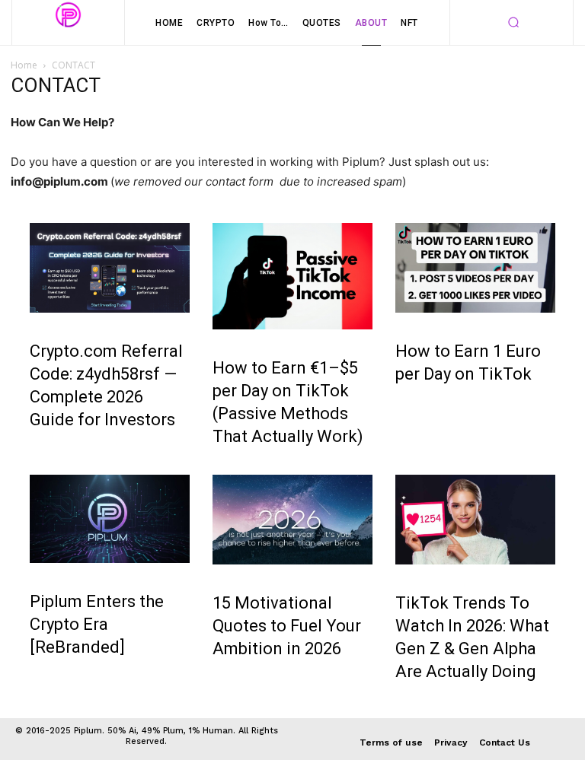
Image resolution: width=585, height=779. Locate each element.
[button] (513, 23)
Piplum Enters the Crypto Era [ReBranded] (97, 624)
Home (24, 65)
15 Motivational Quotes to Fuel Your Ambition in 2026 (287, 625)
